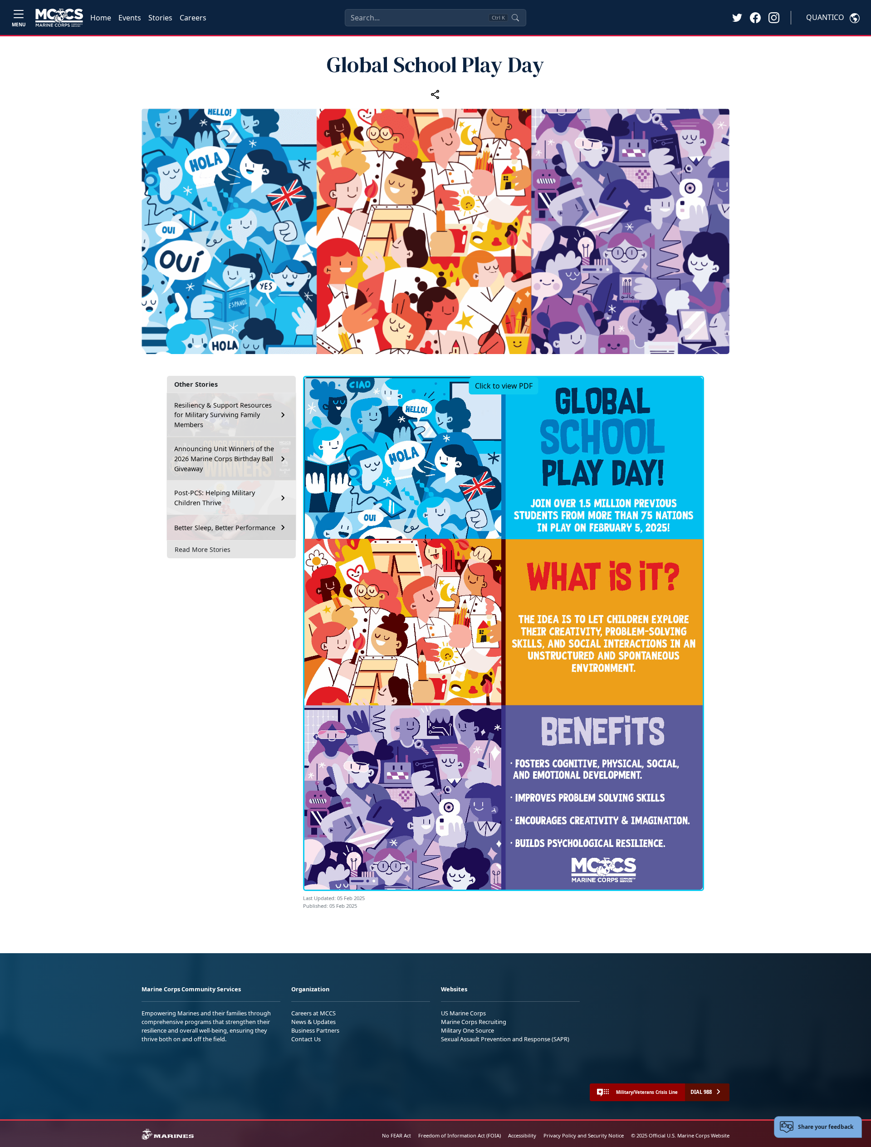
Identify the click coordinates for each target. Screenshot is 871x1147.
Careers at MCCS (313, 1013)
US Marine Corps (463, 1013)
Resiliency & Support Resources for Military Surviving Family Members (223, 415)
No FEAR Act (396, 1135)
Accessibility (522, 1135)
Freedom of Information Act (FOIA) (459, 1135)
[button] (755, 17)
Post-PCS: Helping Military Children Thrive (214, 497)
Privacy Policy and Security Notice (583, 1135)
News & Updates (313, 1022)
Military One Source (467, 1030)
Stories (160, 18)
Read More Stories (202, 549)
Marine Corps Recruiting (473, 1022)
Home (100, 18)
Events (129, 18)
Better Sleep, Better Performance (225, 527)
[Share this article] (435, 94)
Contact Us (306, 1039)
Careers (193, 18)
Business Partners (315, 1030)
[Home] (59, 17)
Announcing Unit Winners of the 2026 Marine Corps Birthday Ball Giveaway (224, 458)
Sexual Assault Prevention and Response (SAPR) (505, 1039)
